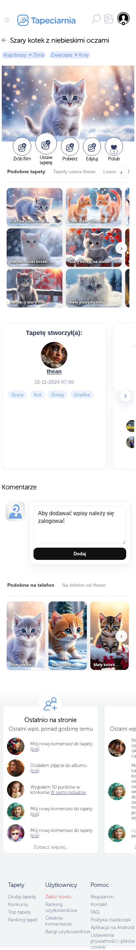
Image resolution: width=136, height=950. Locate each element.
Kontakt (99, 904)
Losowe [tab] (111, 171)
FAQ (95, 912)
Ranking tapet (22, 920)
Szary (17, 394)
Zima (38, 55)
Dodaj (80, 553)
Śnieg (57, 394)
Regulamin (102, 897)
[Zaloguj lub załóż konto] (124, 18)
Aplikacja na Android (112, 927)
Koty (84, 55)
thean (54, 371)
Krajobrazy (15, 55)
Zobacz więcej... (50, 847)
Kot (37, 394)
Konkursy (18, 904)
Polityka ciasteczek (111, 920)
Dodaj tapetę (22, 897)
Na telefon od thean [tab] (84, 585)
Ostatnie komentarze (58, 921)
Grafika (82, 394)
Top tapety (19, 912)
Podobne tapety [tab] (26, 171)
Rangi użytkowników (67, 932)
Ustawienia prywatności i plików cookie (113, 941)
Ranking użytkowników (61, 907)
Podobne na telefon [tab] (30, 585)
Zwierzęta (61, 55)
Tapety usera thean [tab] (74, 171)
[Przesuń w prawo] (125, 396)
